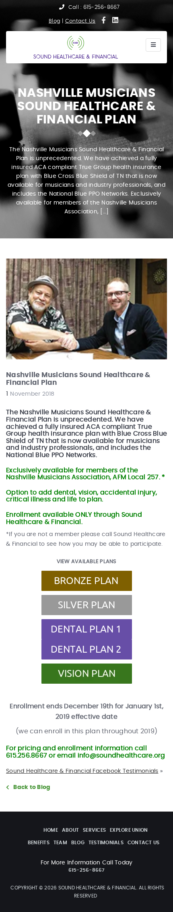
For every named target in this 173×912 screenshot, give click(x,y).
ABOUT (70, 830)
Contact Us (80, 21)
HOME (50, 830)
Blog (54, 21)
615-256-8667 (101, 7)
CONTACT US (144, 842)
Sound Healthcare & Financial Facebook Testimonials (82, 771)
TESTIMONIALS (106, 842)
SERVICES (94, 830)
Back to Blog (31, 787)
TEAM (60, 842)
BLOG (77, 842)
